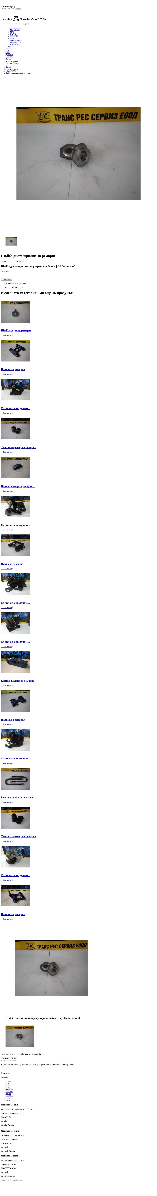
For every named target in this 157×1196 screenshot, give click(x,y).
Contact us (9, 1096)
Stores (8, 1100)
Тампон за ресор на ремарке (18, 447)
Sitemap (8, 1098)
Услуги (8, 46)
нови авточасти (13, 28)
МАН (12, 32)
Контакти (9, 57)
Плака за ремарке (12, 563)
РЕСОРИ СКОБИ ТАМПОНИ (15, 13)
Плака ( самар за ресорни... (18, 486)
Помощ (8, 59)
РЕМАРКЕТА (15, 42)
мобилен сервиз (12, 61)
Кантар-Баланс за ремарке (17, 680)
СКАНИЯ (14, 36)
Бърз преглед (7, 335)
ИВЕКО (13, 34)
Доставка (9, 55)
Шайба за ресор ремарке (16, 330)
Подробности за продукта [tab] (16, 283)
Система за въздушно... (15, 408)
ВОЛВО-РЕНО (16, 40)
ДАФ (12, 38)
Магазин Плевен (12, 63)
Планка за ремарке (13, 369)
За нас (8, 51)
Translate (18, 9)
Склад (8, 53)
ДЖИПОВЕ (15, 44)
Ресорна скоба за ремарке (17, 797)
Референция (6, 287)
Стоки (8, 49)
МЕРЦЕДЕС (15, 30)
